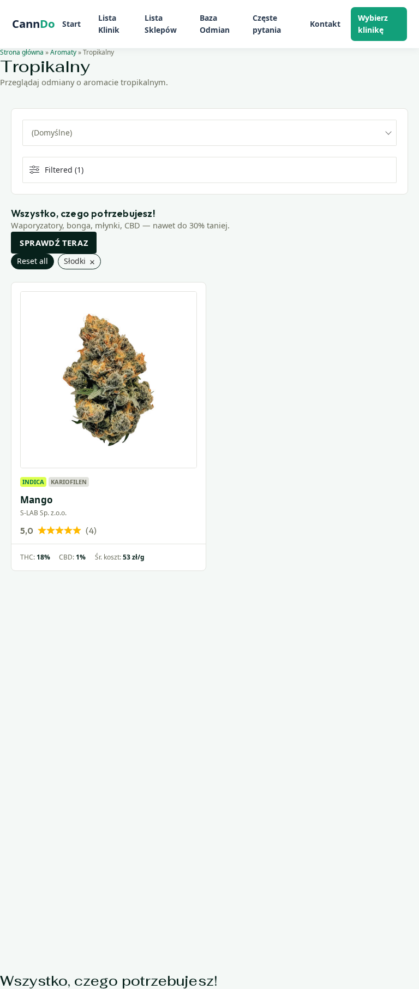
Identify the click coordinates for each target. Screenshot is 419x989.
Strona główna (22, 52)
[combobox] (209, 133)
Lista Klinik (108, 24)
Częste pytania (267, 24)
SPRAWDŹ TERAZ (54, 242)
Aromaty (63, 52)
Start (71, 24)
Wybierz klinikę (373, 24)
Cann (33, 24)
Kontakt (325, 24)
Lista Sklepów (161, 24)
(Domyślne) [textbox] (52, 132)
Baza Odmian (215, 24)
